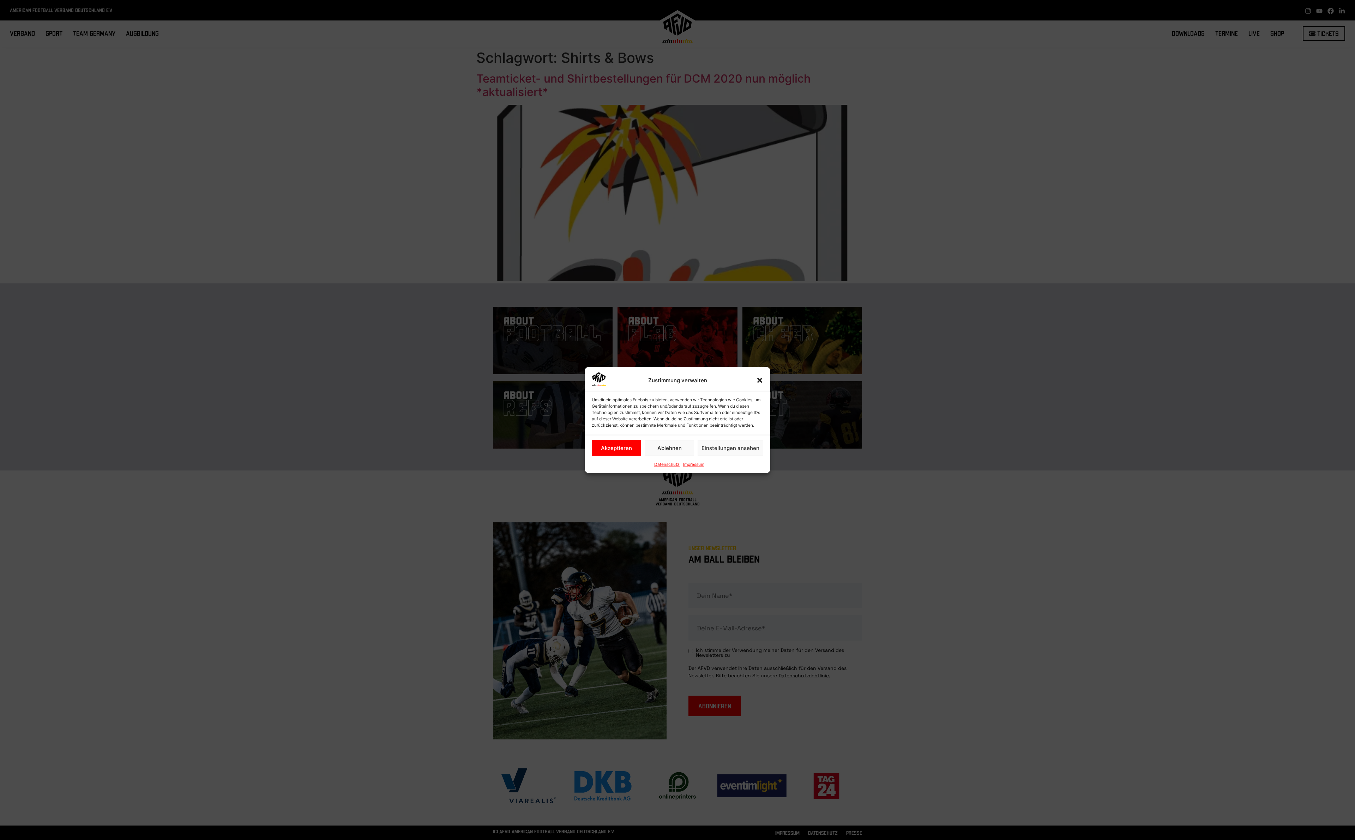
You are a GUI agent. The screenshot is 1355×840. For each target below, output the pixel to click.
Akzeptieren (616, 447)
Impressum (693, 464)
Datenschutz (667, 464)
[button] (759, 380)
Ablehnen (669, 447)
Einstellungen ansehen (730, 447)
